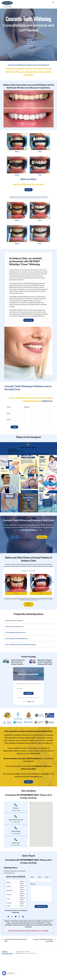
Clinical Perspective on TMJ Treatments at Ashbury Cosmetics (18, 662)
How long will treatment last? (15, 626)
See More (28, 189)
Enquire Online (42, 537)
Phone (9, 419)
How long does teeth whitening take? (17, 638)
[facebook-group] (22, 916)
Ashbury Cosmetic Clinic (21, 951)
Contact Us (28, 782)
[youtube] (15, 916)
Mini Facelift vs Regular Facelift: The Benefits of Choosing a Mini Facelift (44, 662)
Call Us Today (28, 45)
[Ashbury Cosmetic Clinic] (7, 4)
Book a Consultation (28, 41)
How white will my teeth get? (14, 620)
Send (14, 427)
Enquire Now (41, 906)
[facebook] (11, 916)
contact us (46, 401)
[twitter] (8, 916)
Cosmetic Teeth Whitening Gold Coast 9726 (43, 940)
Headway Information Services (30, 953)
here (45, 923)
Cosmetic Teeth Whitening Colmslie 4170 (15, 940)
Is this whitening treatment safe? (16, 632)
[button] (9, 464)
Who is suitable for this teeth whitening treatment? (21, 644)
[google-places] (19, 916)
